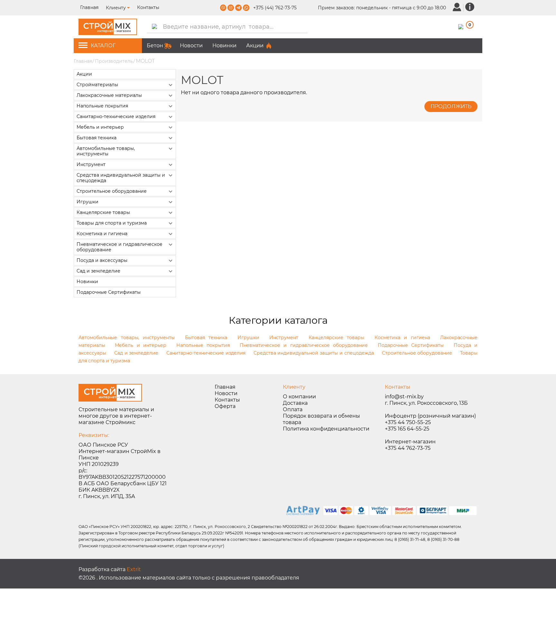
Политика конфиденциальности (326, 429)
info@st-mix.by (404, 397)
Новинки (224, 45)
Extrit (134, 569)
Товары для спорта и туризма (112, 223)
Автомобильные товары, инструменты (106, 151)
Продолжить (451, 106)
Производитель (114, 61)
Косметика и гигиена (102, 233)
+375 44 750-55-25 (408, 422)
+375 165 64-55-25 (407, 429)
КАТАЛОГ (103, 45)
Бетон (155, 45)
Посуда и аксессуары (102, 260)
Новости (191, 45)
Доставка (295, 403)
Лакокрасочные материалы (109, 95)
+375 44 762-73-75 (408, 448)
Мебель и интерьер (100, 127)
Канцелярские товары (103, 212)
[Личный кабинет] (456, 7)
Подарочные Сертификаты (109, 292)
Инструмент (91, 164)
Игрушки (87, 202)
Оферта (225, 406)
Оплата (292, 409)
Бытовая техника (96, 138)
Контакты (148, 7)
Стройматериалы (97, 85)
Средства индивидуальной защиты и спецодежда (121, 177)
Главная (90, 7)
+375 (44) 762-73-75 (275, 8)
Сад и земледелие (98, 271)
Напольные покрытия (102, 106)
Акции (255, 45)
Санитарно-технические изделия (116, 116)
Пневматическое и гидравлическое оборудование (119, 247)
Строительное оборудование (112, 191)
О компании (299, 397)
